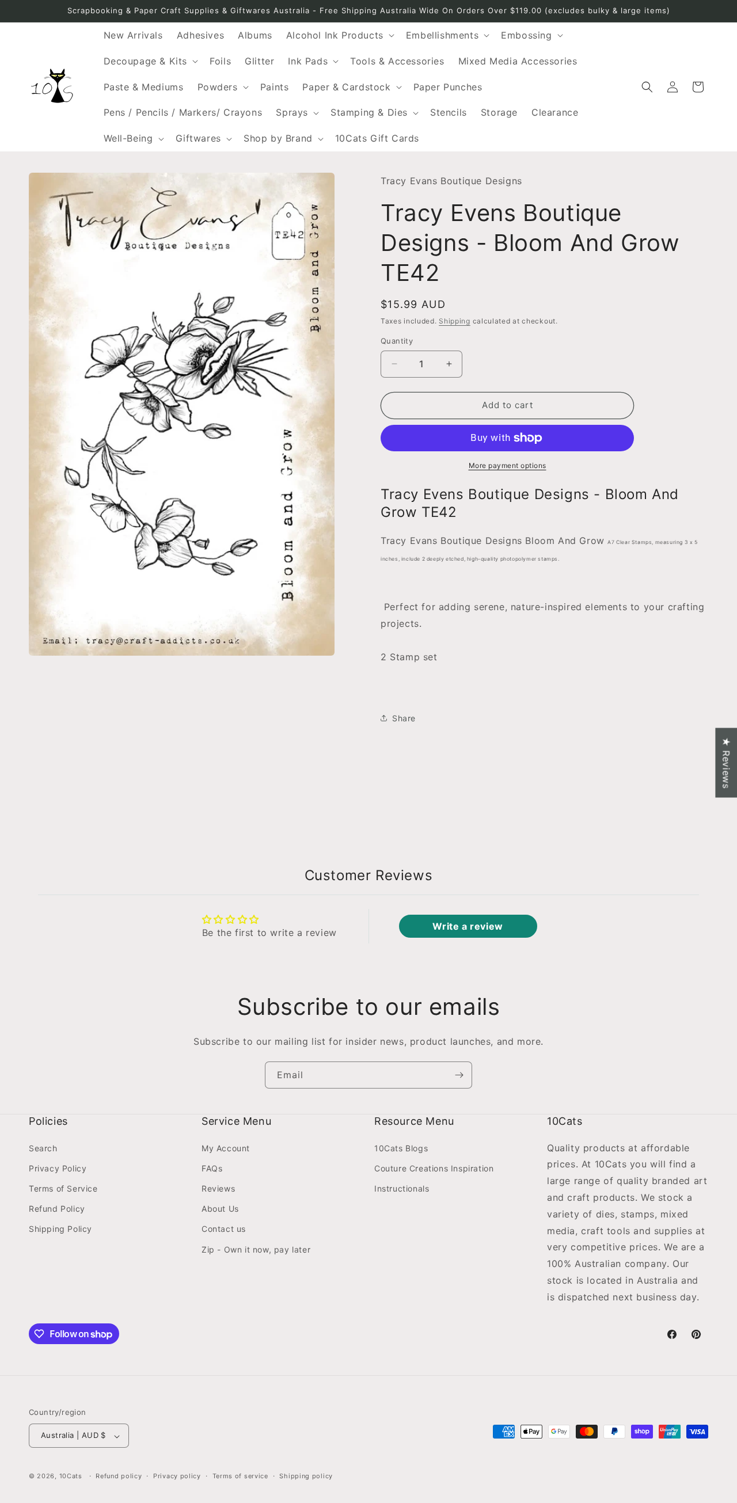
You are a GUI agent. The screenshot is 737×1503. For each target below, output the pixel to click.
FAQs (212, 1168)
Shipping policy (306, 1476)
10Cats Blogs (401, 1147)
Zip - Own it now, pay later (256, 1249)
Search (43, 1147)
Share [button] (404, 718)
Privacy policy (177, 1476)
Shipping (454, 321)
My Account (226, 1147)
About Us (220, 1208)
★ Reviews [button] (726, 762)
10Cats (70, 1476)
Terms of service (240, 1476)
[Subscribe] (459, 1075)
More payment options (507, 465)
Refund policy (119, 1476)
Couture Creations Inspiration (433, 1168)
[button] (339, 35)
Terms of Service (63, 1188)
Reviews (218, 1188)
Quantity (397, 340)
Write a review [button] (467, 926)
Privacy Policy (57, 1168)
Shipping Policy (60, 1229)
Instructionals (401, 1188)
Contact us (224, 1229)
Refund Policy (57, 1208)
